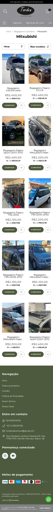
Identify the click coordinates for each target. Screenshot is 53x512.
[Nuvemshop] (10, 501)
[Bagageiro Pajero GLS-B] (48, 105)
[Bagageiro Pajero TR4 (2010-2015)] (48, 230)
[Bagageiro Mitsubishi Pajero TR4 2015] (48, 167)
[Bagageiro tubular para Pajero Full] (21, 105)
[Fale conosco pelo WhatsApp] (49, 499)
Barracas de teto (35, 23)
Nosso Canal (8, 406)
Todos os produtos (10, 386)
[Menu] (4, 23)
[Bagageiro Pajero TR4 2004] (21, 230)
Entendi (45, 508)
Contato (6, 391)
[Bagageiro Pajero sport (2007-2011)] (21, 167)
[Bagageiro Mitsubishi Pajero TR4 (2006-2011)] (48, 292)
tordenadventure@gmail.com (20, 431)
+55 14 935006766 (14, 426)
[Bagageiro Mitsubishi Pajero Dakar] (21, 354)
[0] (47, 12)
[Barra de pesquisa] (5, 11)
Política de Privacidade (13, 396)
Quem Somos (8, 401)
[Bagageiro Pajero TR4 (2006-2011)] (21, 292)
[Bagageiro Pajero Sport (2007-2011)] (48, 354)
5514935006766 (13, 420)
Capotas (17, 23)
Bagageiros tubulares (24, 31)
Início (8, 31)
